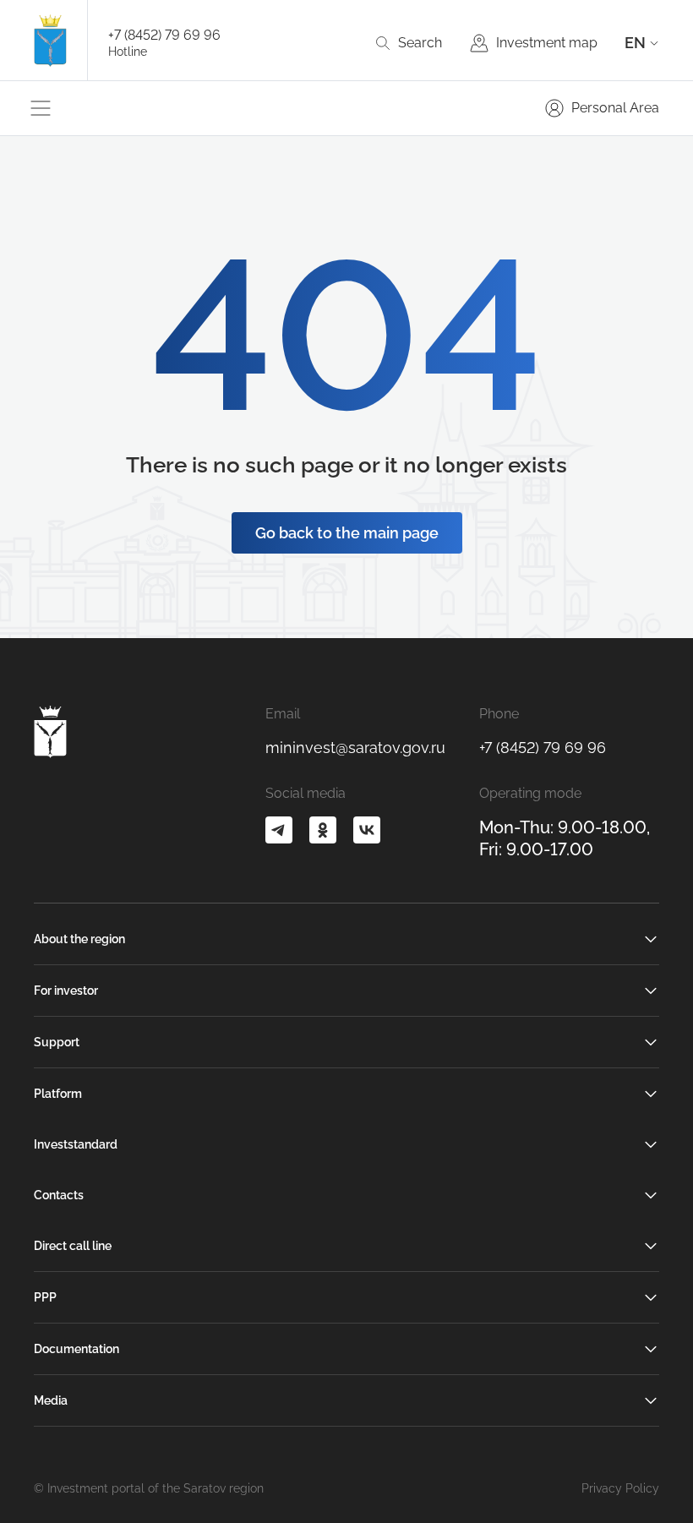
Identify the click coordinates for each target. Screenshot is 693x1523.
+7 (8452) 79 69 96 (164, 35)
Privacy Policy (620, 1488)
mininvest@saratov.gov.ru (355, 747)
